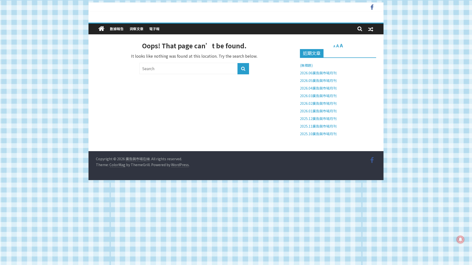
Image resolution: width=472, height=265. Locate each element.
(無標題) (306, 65)
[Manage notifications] (460, 239)
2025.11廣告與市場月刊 (318, 126)
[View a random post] (370, 29)
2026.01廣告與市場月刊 (318, 110)
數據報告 (117, 28)
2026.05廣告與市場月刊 (318, 80)
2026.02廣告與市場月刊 (318, 103)
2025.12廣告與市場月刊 (318, 118)
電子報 (154, 28)
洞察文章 (136, 28)
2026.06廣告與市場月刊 (318, 72)
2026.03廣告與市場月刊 (318, 95)
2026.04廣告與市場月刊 (318, 88)
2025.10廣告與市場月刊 (318, 133)
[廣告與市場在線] (101, 29)
